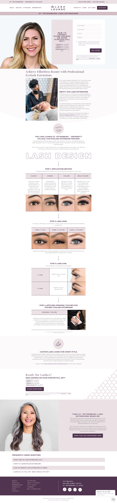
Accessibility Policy (70, 498)
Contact (15, 491)
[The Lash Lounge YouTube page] (75, 489)
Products (77, 7)
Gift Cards (92, 7)
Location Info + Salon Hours (91, 2)
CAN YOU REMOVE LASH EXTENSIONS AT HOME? (30, 468)
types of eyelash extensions (67, 115)
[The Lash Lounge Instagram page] (70, 489)
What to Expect (34, 483)
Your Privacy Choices (53, 498)
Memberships (36, 7)
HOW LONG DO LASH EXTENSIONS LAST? (28, 459)
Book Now (102, 7)
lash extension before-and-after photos (56, 363)
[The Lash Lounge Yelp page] (80, 490)
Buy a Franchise (34, 489)
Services (15, 483)
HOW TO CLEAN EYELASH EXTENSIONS (27, 463)
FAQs (14, 489)
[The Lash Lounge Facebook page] (64, 489)
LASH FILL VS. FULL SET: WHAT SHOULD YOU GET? (32, 472)
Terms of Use (92, 58)
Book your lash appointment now (87, 435)
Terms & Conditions (62, 498)
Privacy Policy (46, 498)
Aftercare (27, 7)
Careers (30, 487)
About (14, 481)
